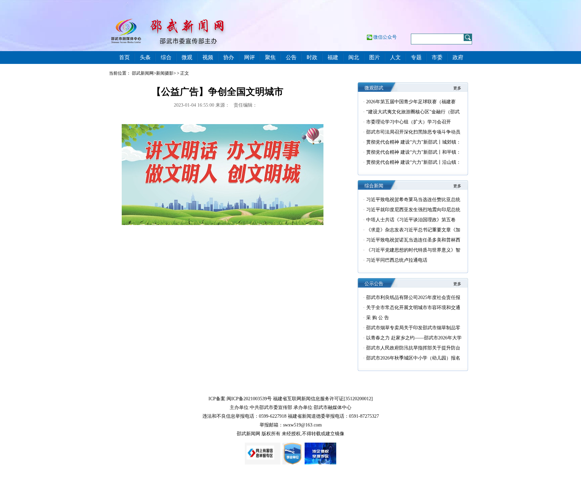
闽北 (353, 57)
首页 (124, 57)
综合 (166, 57)
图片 (374, 57)
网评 (249, 57)
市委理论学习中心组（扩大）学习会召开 (408, 121)
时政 (312, 57)
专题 (416, 57)
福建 (332, 57)
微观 (187, 57)
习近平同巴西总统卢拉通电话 (396, 260)
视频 (207, 57)
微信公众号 (385, 37)
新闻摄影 (164, 73)
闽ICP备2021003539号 (249, 398)
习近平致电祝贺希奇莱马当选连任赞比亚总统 (413, 199)
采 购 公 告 (377, 317)
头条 (145, 57)
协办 (228, 57)
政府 (458, 57)
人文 (395, 57)
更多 (457, 88)
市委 (437, 57)
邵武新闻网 (143, 73)
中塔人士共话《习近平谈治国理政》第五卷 (411, 219)
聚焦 (270, 57)
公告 (291, 57)
